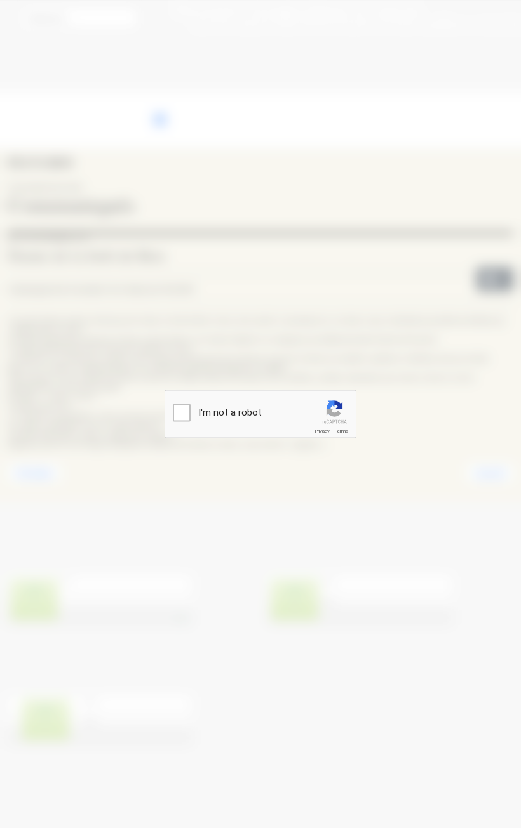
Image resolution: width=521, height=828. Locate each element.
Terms (341, 431)
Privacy (322, 431)
